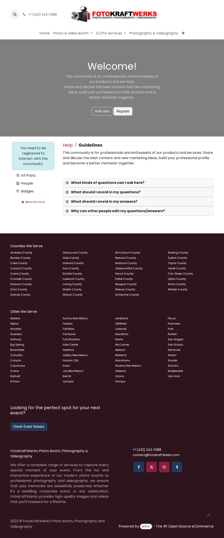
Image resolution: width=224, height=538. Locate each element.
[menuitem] (44, 33)
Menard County (125, 258)
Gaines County (20, 295)
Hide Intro (102, 111)
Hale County (71, 258)
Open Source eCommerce (191, 526)
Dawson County (21, 284)
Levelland (121, 318)
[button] (14, 14)
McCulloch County (127, 252)
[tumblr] (177, 467)
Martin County (72, 289)
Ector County (18, 289)
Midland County (126, 263)
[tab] (138, 182)
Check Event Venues (28, 426)
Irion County (71, 268)
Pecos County (124, 273)
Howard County (73, 263)
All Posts (27, 175)
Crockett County (21, 279)
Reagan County (126, 284)
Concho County (21, 268)
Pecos (172, 318)
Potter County (124, 279)
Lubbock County (73, 279)
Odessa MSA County (129, 268)
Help (68, 145)
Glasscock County (75, 252)
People (26, 183)
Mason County (72, 295)
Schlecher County (127, 295)
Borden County (20, 258)
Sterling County (178, 252)
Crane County (19, 273)
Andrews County (21, 252)
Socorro (173, 366)
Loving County (72, 284)
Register (123, 111)
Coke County (19, 263)
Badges (27, 191)
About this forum (34, 202)
